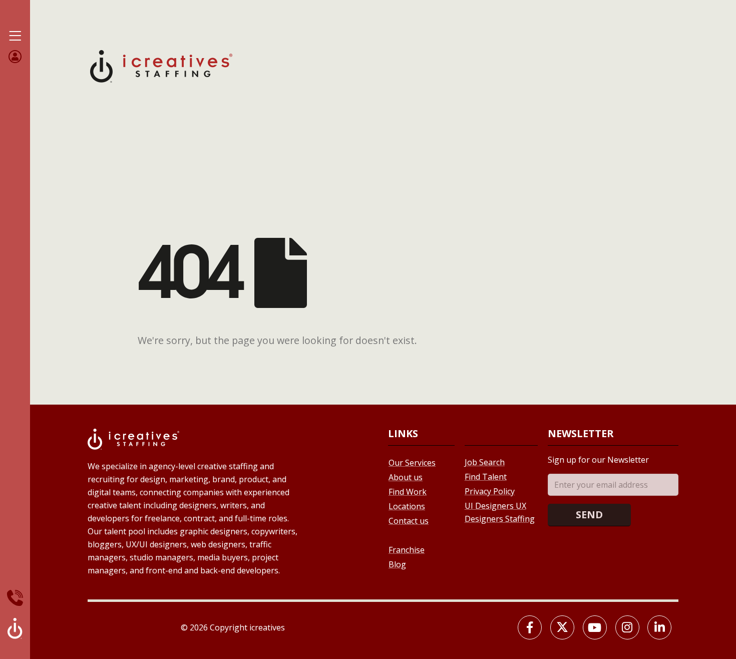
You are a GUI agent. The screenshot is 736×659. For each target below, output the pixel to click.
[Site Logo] (161, 65)
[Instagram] (627, 627)
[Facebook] (530, 627)
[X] (562, 627)
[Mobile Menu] (15, 36)
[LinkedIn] (659, 627)
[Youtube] (595, 627)
